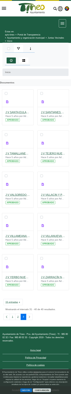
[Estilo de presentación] (23, 60)
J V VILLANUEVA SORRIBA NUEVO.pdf (53, 236)
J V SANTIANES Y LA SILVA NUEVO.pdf (53, 112)
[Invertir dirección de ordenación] (29, 48)
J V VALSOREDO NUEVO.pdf (17, 194)
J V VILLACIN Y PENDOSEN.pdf (53, 194)
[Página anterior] (6, 317)
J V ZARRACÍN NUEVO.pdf (53, 277)
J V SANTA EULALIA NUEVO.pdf (17, 112)
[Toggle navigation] (4, 8)
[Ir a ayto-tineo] (31, 8)
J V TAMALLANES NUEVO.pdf (17, 153)
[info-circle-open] (11, 60)
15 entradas (14, 303)
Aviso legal (35, 350)
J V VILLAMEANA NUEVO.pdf (17, 236)
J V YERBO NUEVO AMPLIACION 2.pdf (17, 277)
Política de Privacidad (35, 357)
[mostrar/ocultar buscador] (55, 9)
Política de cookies (35, 365)
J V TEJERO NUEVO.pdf (53, 153)
